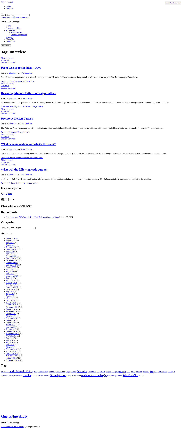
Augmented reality (43, 372)
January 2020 (11, 285)
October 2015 (11, 358)
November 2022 (12, 260)
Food (98, 371)
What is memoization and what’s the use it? (28, 144)
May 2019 (10, 294)
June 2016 (10, 340)
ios (151, 371)
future (102, 371)
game (113, 371)
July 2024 (10, 243)
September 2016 (12, 334)
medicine (4, 376)
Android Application (19, 35)
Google (122, 371)
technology (98, 375)
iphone (164, 372)
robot (37, 375)
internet (139, 371)
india (133, 371)
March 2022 (10, 269)
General (9, 37)
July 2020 (10, 278)
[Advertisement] (75, 394)
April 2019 (10, 296)
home (128, 371)
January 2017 (11, 329)
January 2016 (11, 351)
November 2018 (12, 307)
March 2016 (10, 347)
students (85, 375)
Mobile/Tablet (16, 32)
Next (10, 194)
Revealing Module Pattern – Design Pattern (28, 93)
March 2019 (10, 298)
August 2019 (11, 289)
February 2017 (11, 327)
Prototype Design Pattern (17, 118)
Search (3, 15)
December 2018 (12, 305)
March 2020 (10, 280)
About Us (10, 39)
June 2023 (10, 251)
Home (8, 26)
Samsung (46, 376)
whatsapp (119, 376)
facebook (92, 371)
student (78, 375)
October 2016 (11, 331)
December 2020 (12, 276)
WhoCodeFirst (26, 73)
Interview (146, 372)
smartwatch (71, 376)
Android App (26, 371)
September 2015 (12, 360)
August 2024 (11, 240)
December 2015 (12, 354)
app (35, 371)
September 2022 (12, 265)
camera (52, 371)
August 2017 (11, 322)
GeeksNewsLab (14, 416)
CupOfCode (60, 372)
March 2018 (10, 316)
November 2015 (12, 356)
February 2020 (11, 283)
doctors (73, 372)
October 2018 (11, 309)
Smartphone (58, 375)
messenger (12, 376)
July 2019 (10, 291)
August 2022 (11, 267)
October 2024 (11, 238)
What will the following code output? (24, 169)
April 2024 (10, 245)
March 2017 (10, 325)
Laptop (170, 372)
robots (41, 376)
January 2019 (11, 303)
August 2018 (11, 314)
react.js (33, 375)
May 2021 (10, 271)
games (117, 372)
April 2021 (10, 274)
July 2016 (10, 338)
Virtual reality (111, 376)
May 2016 (10, 342)
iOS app (155, 371)
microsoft (19, 376)
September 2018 (12, 311)
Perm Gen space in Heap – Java (21, 67)
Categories (5, 228)
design (68, 372)
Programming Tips (13, 28)
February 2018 (11, 318)
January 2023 (11, 256)
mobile (27, 375)
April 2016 (10, 345)
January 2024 (11, 247)
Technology (10, 30)
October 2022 (11, 263)
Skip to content (7, 2)
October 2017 (11, 320)
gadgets (108, 372)
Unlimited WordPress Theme (12, 427)
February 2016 (11, 349)
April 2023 (10, 254)
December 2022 (12, 258)
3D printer (4, 371)
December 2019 (12, 287)
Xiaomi (141, 375)
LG (174, 371)
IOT (160, 371)
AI (8, 372)
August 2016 (11, 336)
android (14, 371)
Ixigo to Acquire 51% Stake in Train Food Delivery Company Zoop (32, 217)
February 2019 (11, 300)
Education (12, 73)
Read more (17, 81)
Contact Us (10, 41)
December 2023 (12, 249)
